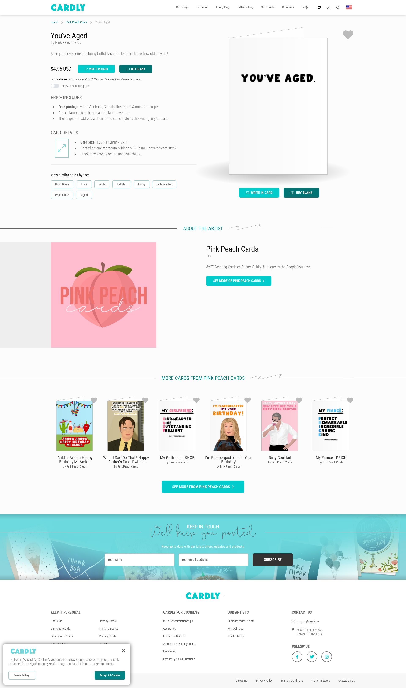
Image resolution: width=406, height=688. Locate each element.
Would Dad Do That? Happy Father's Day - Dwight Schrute (126, 462)
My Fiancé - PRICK (331, 457)
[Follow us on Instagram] (326, 656)
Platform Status (321, 680)
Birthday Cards (107, 621)
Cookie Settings (22, 675)
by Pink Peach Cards (75, 466)
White (102, 184)
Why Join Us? (235, 628)
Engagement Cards (62, 636)
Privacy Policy (264, 680)
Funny (141, 184)
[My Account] (328, 7)
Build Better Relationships (178, 621)
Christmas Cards (60, 628)
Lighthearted (164, 184)
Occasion (202, 7)
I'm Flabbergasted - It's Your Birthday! (228, 459)
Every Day (222, 7)
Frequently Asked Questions (179, 659)
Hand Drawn (62, 184)
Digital (84, 195)
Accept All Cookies (110, 675)
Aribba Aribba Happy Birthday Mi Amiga (74, 459)
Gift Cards (267, 7)
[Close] (123, 650)
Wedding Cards (107, 636)
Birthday (122, 184)
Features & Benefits (174, 636)
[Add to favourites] (348, 35)
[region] (66, 664)
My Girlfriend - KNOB (177, 457)
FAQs (305, 7)
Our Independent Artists (241, 621)
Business (288, 7)
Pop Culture (62, 195)
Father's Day (245, 7)
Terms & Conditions (292, 680)
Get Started (169, 628)
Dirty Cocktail (280, 457)
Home (54, 22)
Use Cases (169, 651)
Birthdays (182, 7)
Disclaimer (242, 680)
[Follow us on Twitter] (312, 656)
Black (84, 184)
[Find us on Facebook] (297, 656)
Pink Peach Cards (76, 22)
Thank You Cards (108, 628)
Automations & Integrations (179, 644)
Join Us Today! (236, 636)
